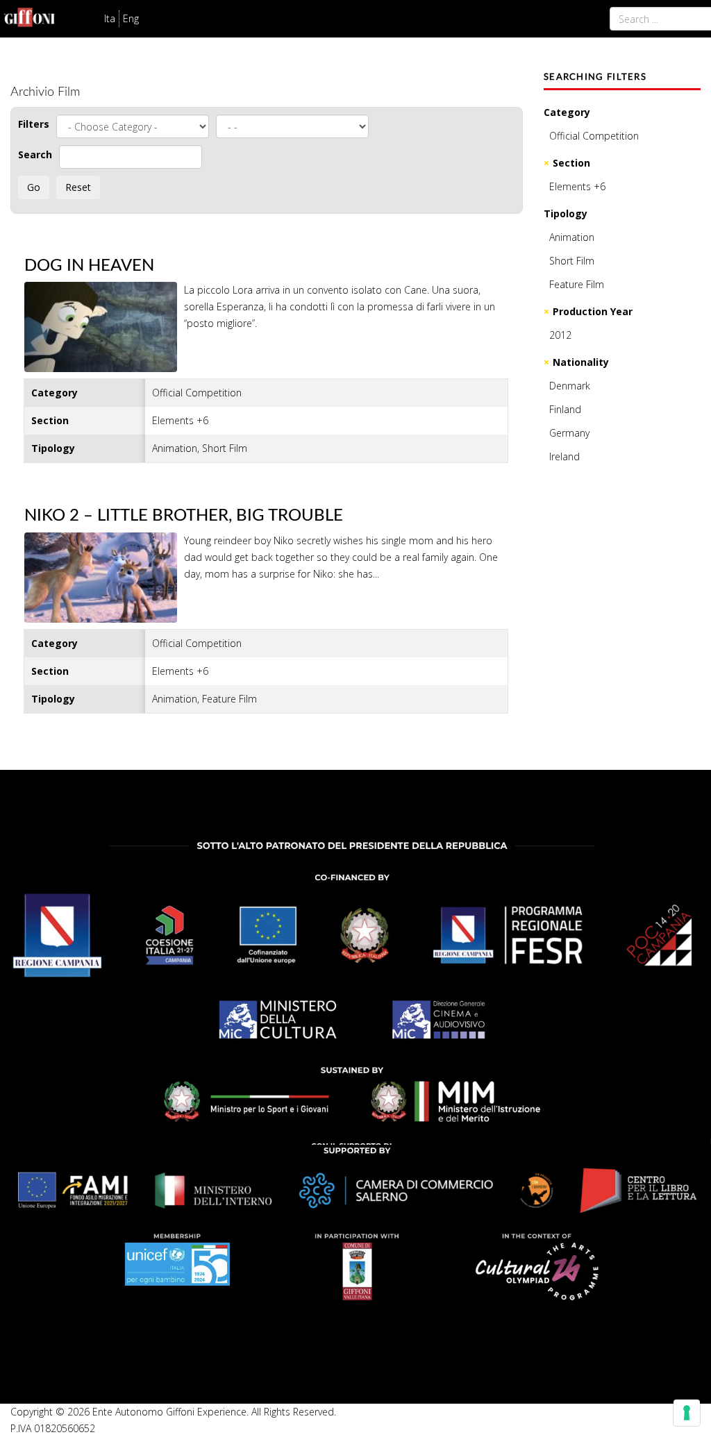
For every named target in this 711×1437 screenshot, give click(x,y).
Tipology (565, 213)
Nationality (581, 362)
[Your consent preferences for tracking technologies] (687, 1413)
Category (567, 112)
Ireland (564, 456)
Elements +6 (577, 186)
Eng (131, 18)
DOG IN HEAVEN (89, 266)
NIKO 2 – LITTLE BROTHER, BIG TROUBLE (183, 515)
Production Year (593, 311)
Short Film (571, 260)
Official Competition (594, 135)
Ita (109, 18)
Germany (569, 432)
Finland (565, 409)
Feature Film (576, 284)
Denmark (569, 385)
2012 (560, 335)
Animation (571, 237)
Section (571, 162)
